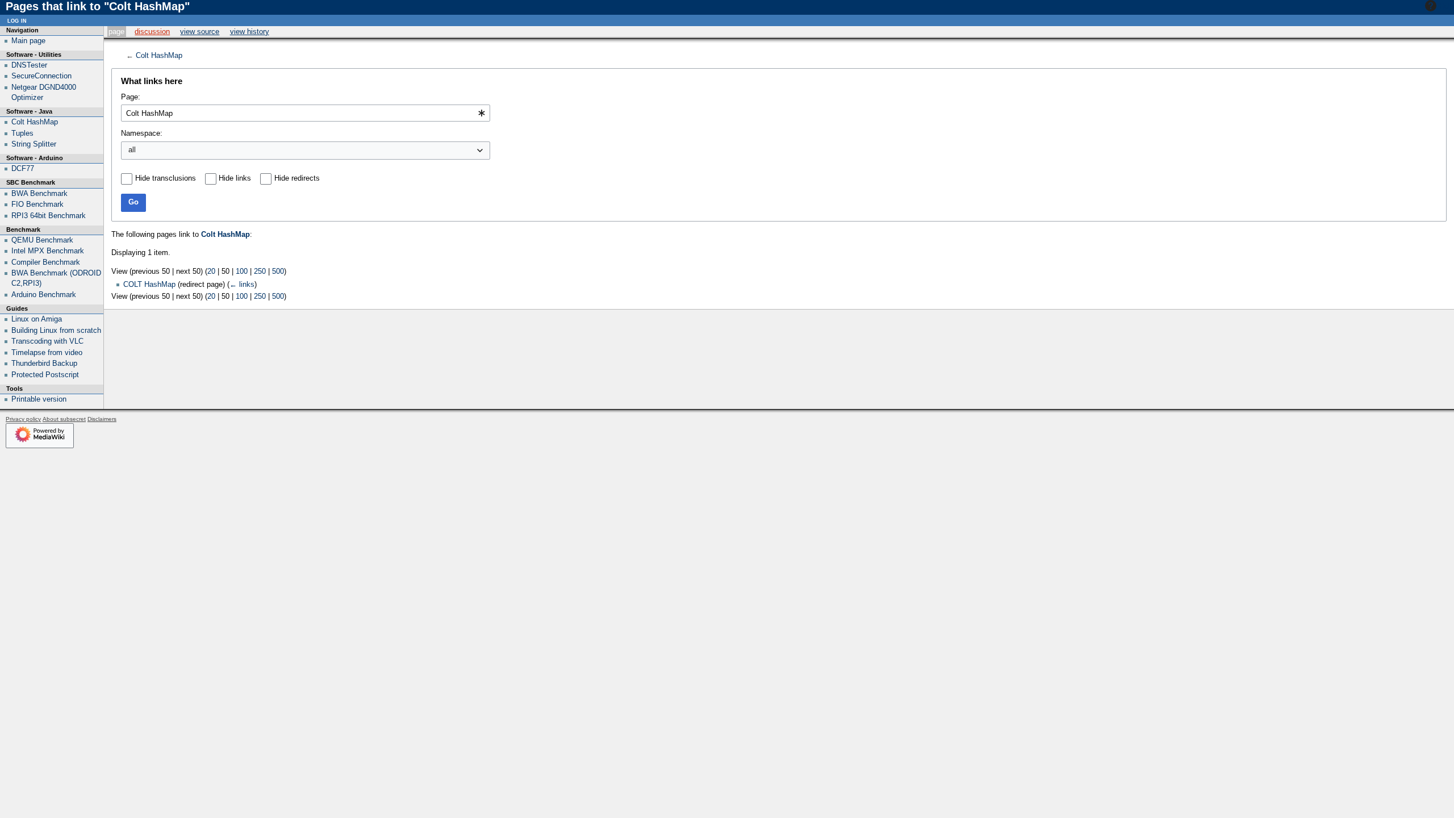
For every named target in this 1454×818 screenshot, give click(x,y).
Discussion (152, 31)
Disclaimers (101, 419)
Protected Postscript (45, 374)
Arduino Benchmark (43, 294)
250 (260, 271)
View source (199, 31)
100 (242, 271)
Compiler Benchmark (45, 262)
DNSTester (29, 65)
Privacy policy (23, 419)
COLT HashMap (149, 284)
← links (241, 284)
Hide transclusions (165, 178)
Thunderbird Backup (44, 363)
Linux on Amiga (36, 319)
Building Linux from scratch (56, 330)
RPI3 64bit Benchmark (48, 215)
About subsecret (64, 419)
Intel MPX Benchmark (47, 251)
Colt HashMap (159, 55)
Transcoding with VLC (47, 341)
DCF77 (22, 168)
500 (278, 271)
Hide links (235, 178)
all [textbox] (132, 149)
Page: (130, 97)
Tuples (22, 133)
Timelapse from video (46, 352)
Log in (17, 20)
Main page (28, 40)
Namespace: (141, 133)
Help (1446, 6)
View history (249, 31)
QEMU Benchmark (42, 240)
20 (211, 271)
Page (116, 31)
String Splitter (33, 144)
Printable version (38, 399)
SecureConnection (41, 76)
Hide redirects (297, 178)
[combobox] (305, 113)
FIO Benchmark (37, 204)
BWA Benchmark (39, 193)
